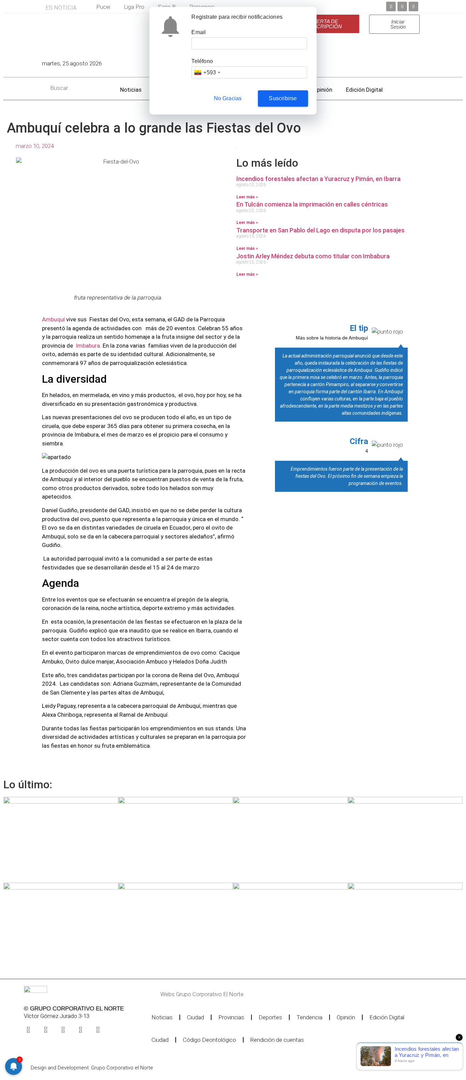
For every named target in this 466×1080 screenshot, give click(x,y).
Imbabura (88, 345)
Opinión (322, 89)
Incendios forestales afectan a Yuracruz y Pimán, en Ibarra (318, 178)
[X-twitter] (46, 1030)
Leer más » (247, 197)
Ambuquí (54, 319)
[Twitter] (402, 6)
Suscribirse (283, 98)
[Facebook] (391, 6)
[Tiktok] (80, 1030)
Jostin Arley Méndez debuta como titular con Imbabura (313, 256)
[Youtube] (413, 6)
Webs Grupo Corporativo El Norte (202, 994)
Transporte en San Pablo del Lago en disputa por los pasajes (320, 230)
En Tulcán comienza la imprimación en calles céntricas (312, 204)
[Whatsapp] (98, 1030)
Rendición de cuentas (277, 1039)
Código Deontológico (209, 1039)
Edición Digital (364, 89)
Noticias (131, 89)
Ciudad (195, 1017)
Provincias (231, 1017)
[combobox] (207, 72)
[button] (220, 994)
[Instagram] (63, 1030)
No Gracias (228, 98)
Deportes (270, 1017)
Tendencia (309, 1017)
